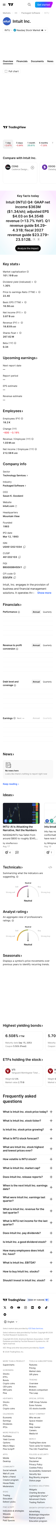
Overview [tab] (8, 61)
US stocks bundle (37, 1408)
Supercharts (8, 1364)
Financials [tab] (22, 61)
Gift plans (33, 1374)
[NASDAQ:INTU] (5, 821)
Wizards (6, 1514)
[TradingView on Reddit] (5, 1314)
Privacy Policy (35, 1464)
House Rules (8, 1483)
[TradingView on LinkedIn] (32, 1307)
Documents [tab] (37, 61)
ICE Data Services (35, 1328)
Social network (10, 1470)
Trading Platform (37, 1502)
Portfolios (7, 1436)
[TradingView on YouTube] (19, 1307)
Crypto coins (9, 1383)
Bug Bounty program (39, 1477)
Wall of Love (8, 1473)
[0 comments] (17, 852)
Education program (38, 1521)
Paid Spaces (9, 1520)
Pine (5, 1393)
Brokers (32, 1386)
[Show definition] (27, 271)
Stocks (6, 1374)
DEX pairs (7, 1390)
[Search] (29, 5)
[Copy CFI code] (14, 577)
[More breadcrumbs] (16, 13)
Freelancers (8, 1517)
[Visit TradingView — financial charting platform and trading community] (14, 127)
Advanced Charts (37, 1499)
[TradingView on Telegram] (39, 1307)
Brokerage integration (39, 1514)
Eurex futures (35, 1405)
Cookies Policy (36, 1467)
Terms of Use (35, 1458)
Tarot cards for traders (39, 1446)
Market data (35, 1371)
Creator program (11, 1480)
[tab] (36, 612)
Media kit (33, 1433)
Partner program (37, 1518)
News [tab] (50, 61)
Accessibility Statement (40, 1471)
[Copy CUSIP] (19, 557)
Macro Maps (9, 1446)
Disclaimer (34, 1461)
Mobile (6, 1458)
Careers (32, 1430)
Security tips (35, 1474)
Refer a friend (9, 1476)
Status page (35, 1480)
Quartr (41, 1348)
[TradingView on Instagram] (26, 1307)
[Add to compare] (32, 167)
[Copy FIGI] (24, 567)
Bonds (6, 1380)
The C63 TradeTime (38, 1449)
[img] (42, 30)
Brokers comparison (38, 1390)
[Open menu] (4, 5)
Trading (6, 1495)
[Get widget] (50, 867)
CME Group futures (38, 1402)
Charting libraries (37, 1492)
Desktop (7, 1461)
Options (6, 1442)
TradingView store (37, 1442)
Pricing (32, 1368)
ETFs (5, 1377)
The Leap (33, 1393)
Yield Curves (9, 1439)
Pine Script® (8, 1449)
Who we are (34, 1417)
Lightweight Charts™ (38, 1496)
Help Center (34, 1427)
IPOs (5, 1427)
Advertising (34, 1511)
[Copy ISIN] (24, 547)
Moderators (8, 1486)
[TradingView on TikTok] (46, 1307)
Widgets (33, 1489)
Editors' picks (9, 1501)
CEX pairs (7, 1386)
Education (7, 1498)
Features (33, 1364)
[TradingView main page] (10, 5)
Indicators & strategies (13, 1511)
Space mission (36, 1420)
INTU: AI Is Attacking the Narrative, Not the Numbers (20, 828)
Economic (7, 1417)
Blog (31, 1424)
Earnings (7, 1420)
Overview (33, 1383)
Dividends (7, 1424)
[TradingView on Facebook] (12, 1307)
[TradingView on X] (5, 1307)
